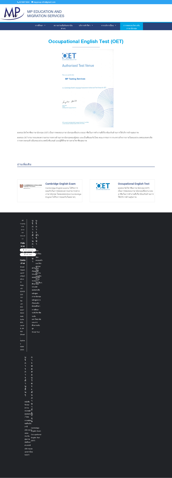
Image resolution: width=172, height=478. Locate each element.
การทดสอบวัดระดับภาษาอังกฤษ (131, 26)
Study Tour (36, 332)
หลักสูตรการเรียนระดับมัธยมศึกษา (36, 303)
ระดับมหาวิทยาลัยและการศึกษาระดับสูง (36, 322)
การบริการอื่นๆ (107, 25)
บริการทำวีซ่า (84, 25)
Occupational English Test (133, 183)
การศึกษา (39, 25)
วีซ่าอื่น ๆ (39, 283)
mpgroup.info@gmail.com (22, 276)
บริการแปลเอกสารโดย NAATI (29, 452)
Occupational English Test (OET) (36, 438)
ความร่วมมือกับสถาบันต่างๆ (63, 26)
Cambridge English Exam (60, 183)
